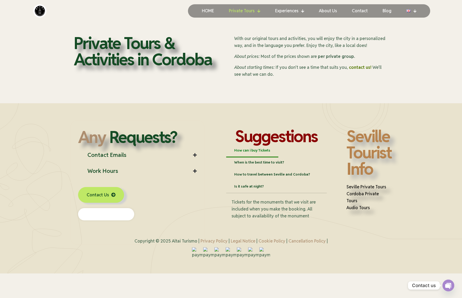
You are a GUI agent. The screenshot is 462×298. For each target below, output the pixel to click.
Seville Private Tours (366, 187)
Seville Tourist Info (368, 153)
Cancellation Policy (307, 241)
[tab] (252, 151)
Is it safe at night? (249, 186)
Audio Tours (358, 207)
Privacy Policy (214, 241)
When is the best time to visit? (259, 162)
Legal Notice (243, 241)
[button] (137, 155)
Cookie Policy (272, 241)
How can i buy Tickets (252, 150)
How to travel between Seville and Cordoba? (272, 174)
